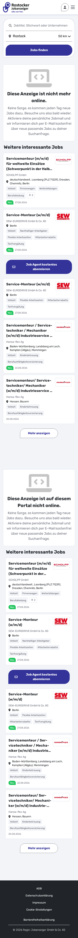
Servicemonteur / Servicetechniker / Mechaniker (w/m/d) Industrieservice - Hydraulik (29, 330)
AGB (39, 888)
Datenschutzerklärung (39, 895)
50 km (62, 36)
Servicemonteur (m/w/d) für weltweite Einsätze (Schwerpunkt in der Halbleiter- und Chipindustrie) (28, 164)
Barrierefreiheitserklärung (39, 919)
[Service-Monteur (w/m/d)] (39, 232)
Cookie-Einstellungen (39, 909)
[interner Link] (16, 7)
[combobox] (42, 25)
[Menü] (73, 7)
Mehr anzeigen (39, 433)
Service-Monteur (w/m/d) (28, 215)
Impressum (39, 902)
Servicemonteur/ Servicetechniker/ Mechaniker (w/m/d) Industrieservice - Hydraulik (28, 385)
